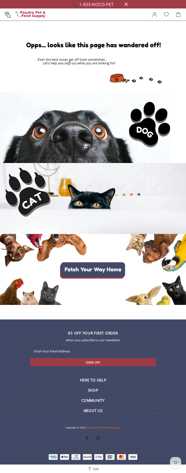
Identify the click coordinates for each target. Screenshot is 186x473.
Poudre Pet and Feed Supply (31, 14)
